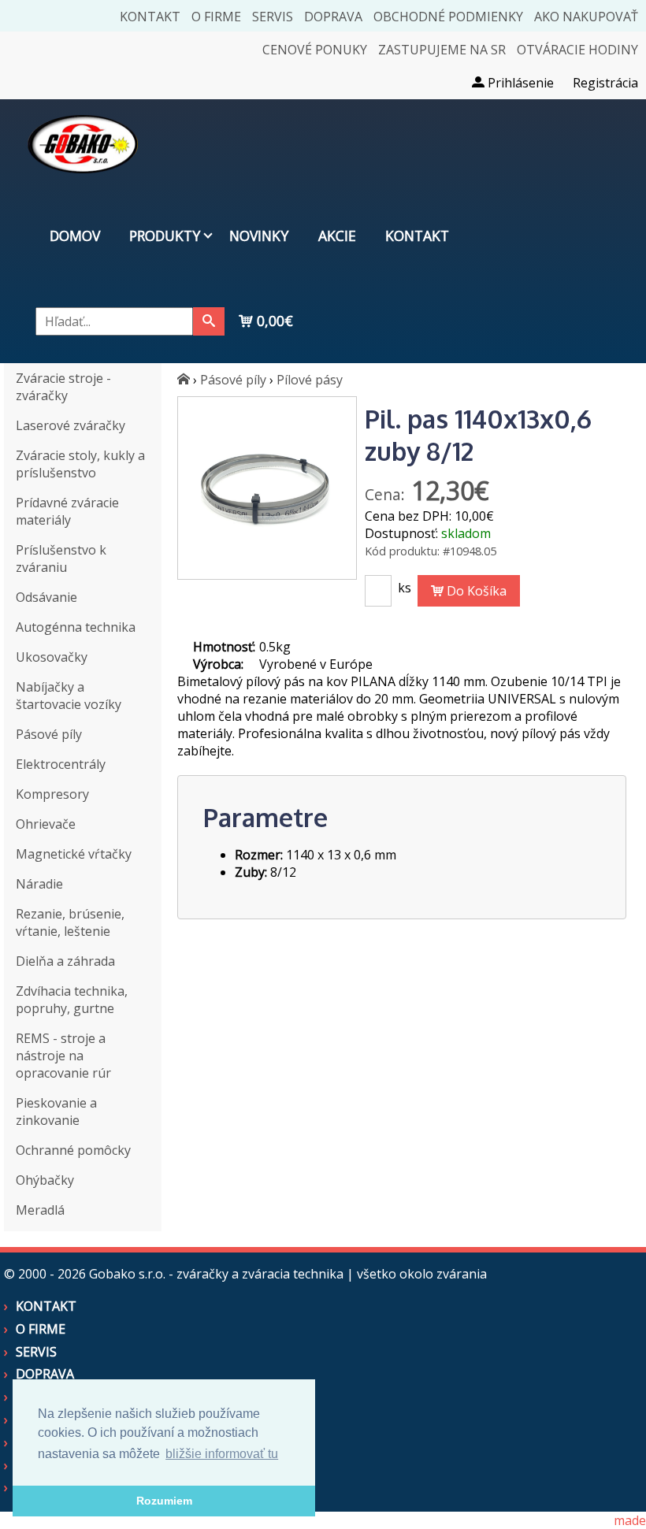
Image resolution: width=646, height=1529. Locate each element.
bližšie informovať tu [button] (221, 1453)
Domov (75, 235)
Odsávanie (46, 597)
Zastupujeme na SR (442, 49)
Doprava (333, 16)
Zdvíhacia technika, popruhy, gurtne (72, 999)
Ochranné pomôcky (73, 1150)
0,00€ (273, 320)
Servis (272, 16)
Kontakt (150, 16)
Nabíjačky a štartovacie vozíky (68, 695)
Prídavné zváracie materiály (67, 511)
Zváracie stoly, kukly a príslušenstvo (80, 464)
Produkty (164, 235)
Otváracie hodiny (577, 49)
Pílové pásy (310, 379)
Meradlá (40, 1210)
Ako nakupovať (586, 16)
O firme (216, 16)
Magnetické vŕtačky (74, 854)
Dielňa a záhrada (65, 961)
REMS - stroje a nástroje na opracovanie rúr (63, 1056)
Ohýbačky (45, 1180)
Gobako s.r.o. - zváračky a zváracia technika (216, 1273)
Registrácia (605, 82)
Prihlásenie (519, 82)
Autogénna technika (76, 627)
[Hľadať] (209, 321)
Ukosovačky (51, 657)
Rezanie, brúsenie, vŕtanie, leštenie (70, 922)
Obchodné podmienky (448, 16)
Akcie (337, 235)
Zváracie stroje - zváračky (63, 386)
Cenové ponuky (314, 49)
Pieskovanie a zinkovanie (56, 1111)
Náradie (39, 884)
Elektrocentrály (61, 764)
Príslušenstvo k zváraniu (61, 558)
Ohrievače (46, 824)
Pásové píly (49, 734)
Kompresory (52, 794)
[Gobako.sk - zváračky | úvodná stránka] (183, 379)
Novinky (258, 235)
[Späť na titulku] (83, 184)
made (630, 1520)
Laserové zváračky (70, 425)
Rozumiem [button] (164, 1500)
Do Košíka (475, 590)
